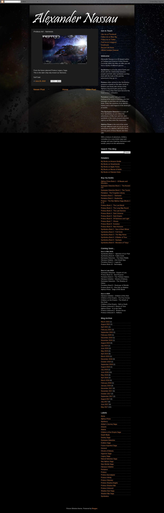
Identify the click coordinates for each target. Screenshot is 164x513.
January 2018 (106, 386)
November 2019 (106, 340)
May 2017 (104, 407)
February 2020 (106, 335)
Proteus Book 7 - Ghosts (109, 221)
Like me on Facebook (108, 34)
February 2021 (106, 329)
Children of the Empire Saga (111, 432)
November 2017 (106, 391)
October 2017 (106, 394)
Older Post (91, 89)
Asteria (103, 429)
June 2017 (104, 404)
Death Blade (105, 435)
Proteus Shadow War (108, 485)
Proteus (103, 472)
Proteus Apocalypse (108, 475)
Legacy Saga (105, 456)
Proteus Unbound (107, 488)
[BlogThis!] (54, 81)
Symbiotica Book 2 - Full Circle (111, 232)
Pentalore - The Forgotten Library (113, 193)
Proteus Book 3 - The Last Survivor (113, 211)
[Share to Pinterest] (60, 81)
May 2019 (104, 351)
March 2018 (105, 380)
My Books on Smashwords (110, 164)
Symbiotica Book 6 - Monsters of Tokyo (115, 243)
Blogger (94, 508)
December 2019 (106, 338)
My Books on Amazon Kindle (111, 161)
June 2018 (104, 372)
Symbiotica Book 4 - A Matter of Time (114, 237)
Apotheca (104, 421)
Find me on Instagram (109, 42)
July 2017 (104, 402)
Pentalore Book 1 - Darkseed (111, 195)
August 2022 (105, 324)
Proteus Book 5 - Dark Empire (111, 216)
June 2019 (104, 348)
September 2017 (107, 396)
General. (104, 448)
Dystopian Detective (108, 440)
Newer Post (39, 89)
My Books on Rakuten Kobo (111, 172)
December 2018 (106, 359)
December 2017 (106, 388)
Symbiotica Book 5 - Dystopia (111, 240)
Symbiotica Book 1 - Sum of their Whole (115, 229)
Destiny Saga (105, 437)
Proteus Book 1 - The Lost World (112, 205)
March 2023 (105, 322)
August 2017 (105, 399)
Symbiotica (105, 496)
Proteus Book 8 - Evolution (110, 224)
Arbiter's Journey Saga (109, 424)
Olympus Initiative (107, 467)
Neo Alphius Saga (107, 461)
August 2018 (105, 367)
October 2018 (106, 362)
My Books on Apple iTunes (110, 167)
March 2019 (105, 356)
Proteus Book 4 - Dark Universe (112, 213)
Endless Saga (106, 443)
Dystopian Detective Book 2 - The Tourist (115, 190)
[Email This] (51, 81)
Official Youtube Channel (109, 50)
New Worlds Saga (107, 464)
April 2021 (104, 327)
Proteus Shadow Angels (109, 483)
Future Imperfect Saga (109, 445)
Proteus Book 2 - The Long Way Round (115, 208)
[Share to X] (56, 81)
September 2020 (107, 332)
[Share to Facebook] (58, 81)
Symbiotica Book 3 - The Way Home (113, 235)
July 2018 (104, 369)
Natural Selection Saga (109, 459)
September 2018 (107, 364)
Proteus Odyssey (107, 480)
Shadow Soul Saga (107, 491)
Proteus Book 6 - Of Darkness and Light (115, 218)
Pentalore (104, 469)
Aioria (103, 416)
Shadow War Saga (107, 493)
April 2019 (104, 354)
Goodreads (105, 45)
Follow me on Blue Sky (109, 37)
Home (65, 89)
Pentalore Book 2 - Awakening (111, 198)
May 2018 (104, 375)
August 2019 (105, 343)
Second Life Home (107, 47)
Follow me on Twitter (108, 39)
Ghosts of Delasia (107, 451)
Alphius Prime (106, 419)
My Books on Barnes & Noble (111, 169)
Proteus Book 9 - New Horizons (112, 226)
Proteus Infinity (106, 477)
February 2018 (106, 383)
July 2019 (104, 346)
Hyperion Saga (106, 453)
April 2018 (104, 377)
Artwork (103, 427)
